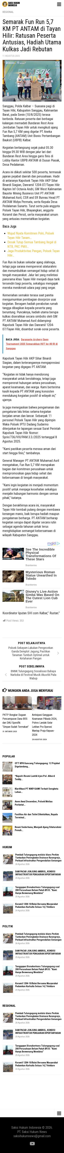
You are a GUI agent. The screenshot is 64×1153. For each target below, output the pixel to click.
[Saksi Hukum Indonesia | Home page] (14, 4)
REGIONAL (8, 12)
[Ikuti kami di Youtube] (32, 1143)
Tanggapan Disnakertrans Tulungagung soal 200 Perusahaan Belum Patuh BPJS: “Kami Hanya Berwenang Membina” (37, 890)
